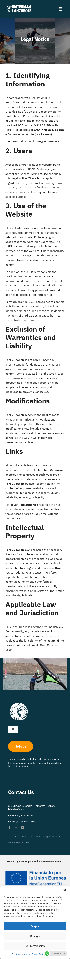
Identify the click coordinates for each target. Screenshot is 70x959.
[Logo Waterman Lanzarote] (19, 6)
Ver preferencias (35, 945)
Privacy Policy (38, 954)
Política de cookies (21, 954)
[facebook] (9, 827)
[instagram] (16, 827)
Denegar (35, 936)
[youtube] (22, 827)
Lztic (26, 842)
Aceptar (35, 926)
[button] (64, 890)
